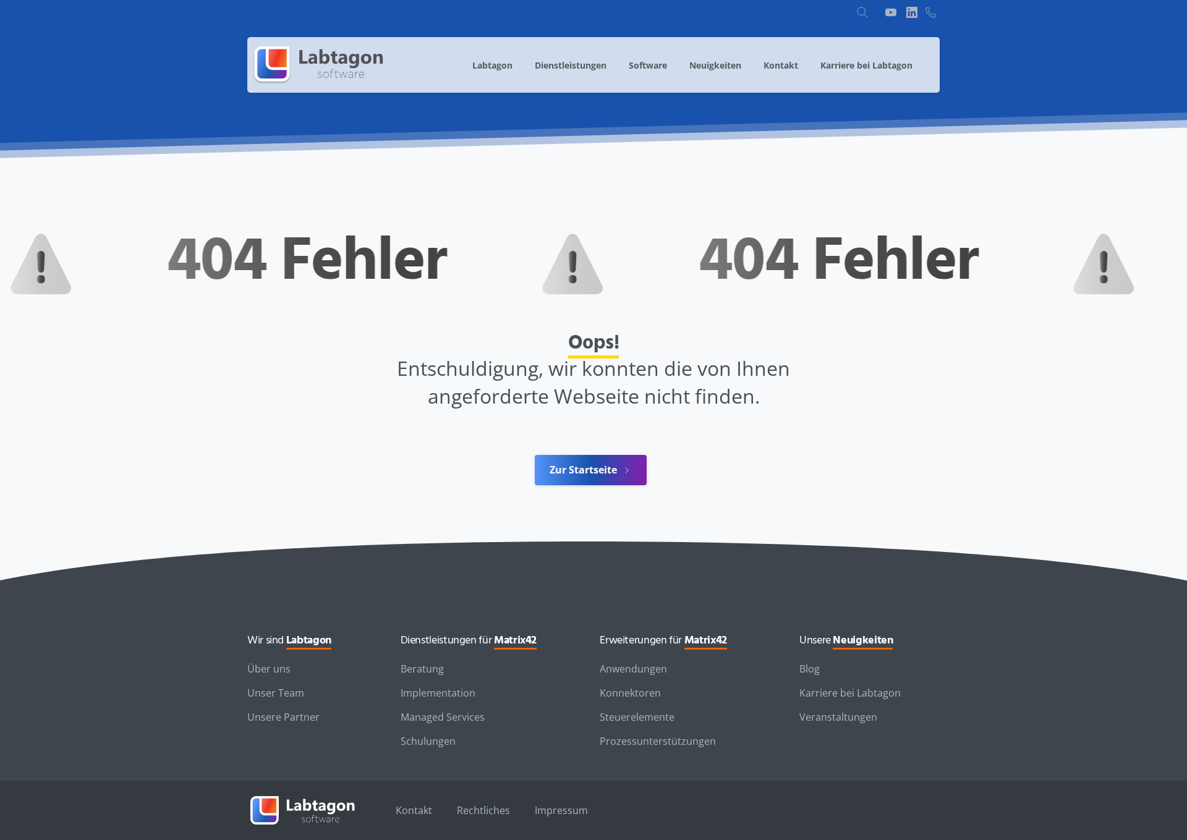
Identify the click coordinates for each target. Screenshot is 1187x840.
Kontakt (414, 810)
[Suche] (862, 12)
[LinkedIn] (911, 12)
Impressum (561, 810)
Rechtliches (483, 810)
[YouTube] (890, 12)
